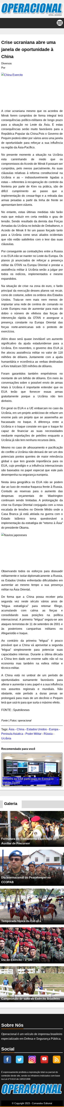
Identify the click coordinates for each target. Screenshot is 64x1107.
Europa (53, 729)
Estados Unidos (37, 729)
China (20, 729)
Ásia (11, 729)
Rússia (48, 733)
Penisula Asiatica (12, 733)
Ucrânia (6, 738)
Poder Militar (33, 733)
